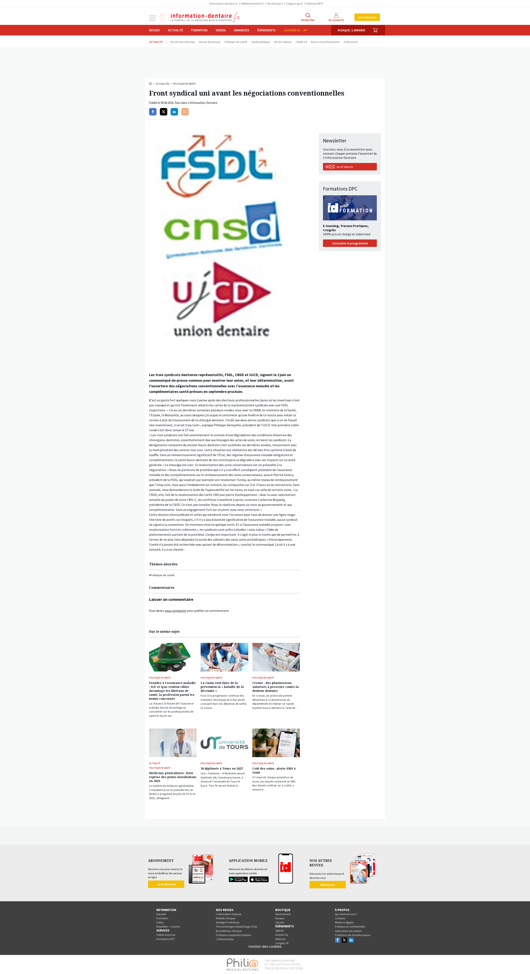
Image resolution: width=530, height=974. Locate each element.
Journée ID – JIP (295, 30)
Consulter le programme (350, 243)
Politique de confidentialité (350, 926)
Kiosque (279, 918)
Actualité (175, 30)
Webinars (280, 939)
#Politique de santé (162, 575)
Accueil (150, 83)
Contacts (340, 918)
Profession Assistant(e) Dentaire (233, 935)
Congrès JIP (282, 943)
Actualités (162, 83)
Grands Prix (281, 935)
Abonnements (283, 914)
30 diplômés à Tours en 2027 (222, 768)
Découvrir (327, 885)
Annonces (241, 30)
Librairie (279, 922)
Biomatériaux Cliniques (229, 931)
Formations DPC (165, 939)
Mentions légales (344, 922)
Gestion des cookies (265, 946)
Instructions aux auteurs (348, 931)
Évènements (266, 30)
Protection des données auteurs (352, 935)
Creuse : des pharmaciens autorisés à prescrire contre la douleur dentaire (275, 687)
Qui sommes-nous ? (346, 914)
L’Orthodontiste (225, 939)
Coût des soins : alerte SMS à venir (274, 770)
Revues (154, 30)
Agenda (279, 930)
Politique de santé (184, 83)
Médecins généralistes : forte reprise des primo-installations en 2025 (172, 777)
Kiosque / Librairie (351, 30)
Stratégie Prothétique (228, 922)
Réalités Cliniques (225, 918)
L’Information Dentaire (228, 914)
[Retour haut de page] (522, 963)
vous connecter (175, 610)
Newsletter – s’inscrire (168, 926)
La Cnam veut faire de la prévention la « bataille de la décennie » (222, 687)
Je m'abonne (367, 17)
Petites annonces (165, 935)
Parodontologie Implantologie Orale (236, 926)
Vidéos (221, 30)
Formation (199, 30)
